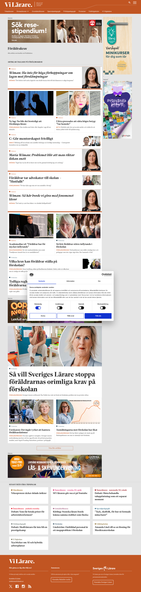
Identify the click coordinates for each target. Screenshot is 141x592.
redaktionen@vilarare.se (16, 581)
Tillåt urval (70, 316)
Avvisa (43, 316)
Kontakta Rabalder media (61, 579)
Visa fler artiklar (55, 448)
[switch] (59, 307)
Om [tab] (99, 281)
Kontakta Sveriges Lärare (103, 582)
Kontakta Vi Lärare (14, 578)
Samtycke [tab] (41, 281)
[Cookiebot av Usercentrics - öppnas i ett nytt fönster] (103, 274)
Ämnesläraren (22, 11)
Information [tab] (70, 281)
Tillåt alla (98, 316)
